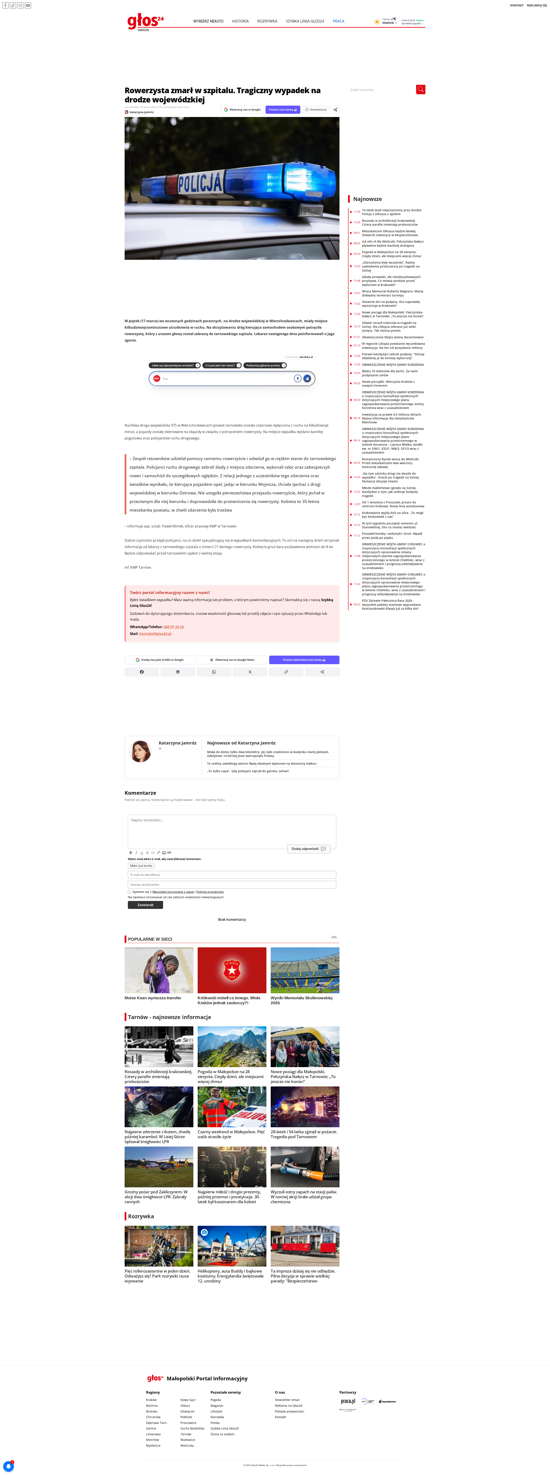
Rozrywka (267, 21)
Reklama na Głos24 (288, 1406)
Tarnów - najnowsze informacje (169, 1017)
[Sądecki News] (367, 1401)
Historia (240, 21)
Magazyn (217, 1406)
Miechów (152, 1440)
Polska (215, 1423)
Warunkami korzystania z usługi (173, 891)
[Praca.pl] (348, 1401)
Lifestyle (216, 1411)
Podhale (186, 1417)
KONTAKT (517, 5)
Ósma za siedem (222, 1434)
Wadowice (187, 1440)
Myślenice (153, 1445)
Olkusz (185, 1406)
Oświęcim (187, 1411)
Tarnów (185, 1434)
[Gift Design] (348, 1410)
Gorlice (151, 1428)
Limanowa (153, 1434)
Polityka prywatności (289, 1411)
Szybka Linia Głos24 (305, 21)
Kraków (151, 1400)
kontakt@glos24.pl (155, 633)
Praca (338, 21)
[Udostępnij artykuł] (335, 110)
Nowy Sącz (188, 1400)
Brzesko (151, 1411)
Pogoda (216, 1400)
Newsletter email (287, 1400)
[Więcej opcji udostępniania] (322, 672)
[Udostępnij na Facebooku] (142, 672)
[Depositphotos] (387, 1401)
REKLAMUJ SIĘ (537, 5)
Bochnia (152, 1406)
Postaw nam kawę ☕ (283, 109)
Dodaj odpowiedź (305, 849)
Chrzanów (153, 1417)
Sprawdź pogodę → (413, 23)
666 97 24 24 (174, 626)
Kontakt (280, 1417)
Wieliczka (187, 1445)
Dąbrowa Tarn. (156, 1423)
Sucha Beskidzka (192, 1428)
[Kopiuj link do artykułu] (286, 672)
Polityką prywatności (210, 891)
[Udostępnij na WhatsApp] (214, 672)
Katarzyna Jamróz (142, 112)
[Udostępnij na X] (250, 672)
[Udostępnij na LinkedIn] (178, 672)
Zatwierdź (145, 905)
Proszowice (188, 1423)
